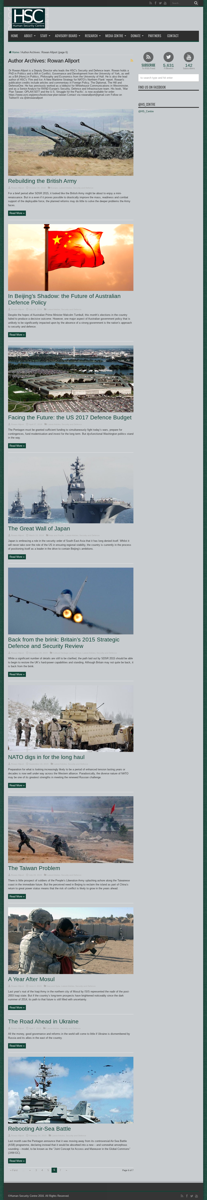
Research (91, 35)
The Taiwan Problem (34, 868)
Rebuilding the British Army (42, 181)
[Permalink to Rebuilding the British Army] (70, 174)
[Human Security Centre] (28, 18)
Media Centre (114, 35)
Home (14, 35)
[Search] (196, 3)
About (28, 35)
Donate (135, 35)
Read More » (17, 213)
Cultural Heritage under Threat (67, 653)
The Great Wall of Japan (39, 528)
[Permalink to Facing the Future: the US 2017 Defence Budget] (70, 411)
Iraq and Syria (53, 986)
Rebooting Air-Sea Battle (39, 1129)
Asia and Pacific (56, 535)
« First (14, 1170)
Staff (43, 35)
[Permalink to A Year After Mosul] (70, 973)
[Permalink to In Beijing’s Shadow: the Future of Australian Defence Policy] (70, 290)
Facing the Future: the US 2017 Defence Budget (70, 417)
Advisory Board (66, 35)
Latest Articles (65, 188)
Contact (173, 35)
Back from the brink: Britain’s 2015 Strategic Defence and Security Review (63, 642)
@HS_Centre (146, 104)
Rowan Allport (17, 188)
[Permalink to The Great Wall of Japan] (70, 522)
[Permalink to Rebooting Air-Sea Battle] (70, 1122)
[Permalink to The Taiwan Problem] (70, 862)
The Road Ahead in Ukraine (43, 1021)
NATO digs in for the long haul (46, 757)
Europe (54, 188)
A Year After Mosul (31, 979)
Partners (154, 35)
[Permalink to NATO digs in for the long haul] (70, 751)
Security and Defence (83, 188)
